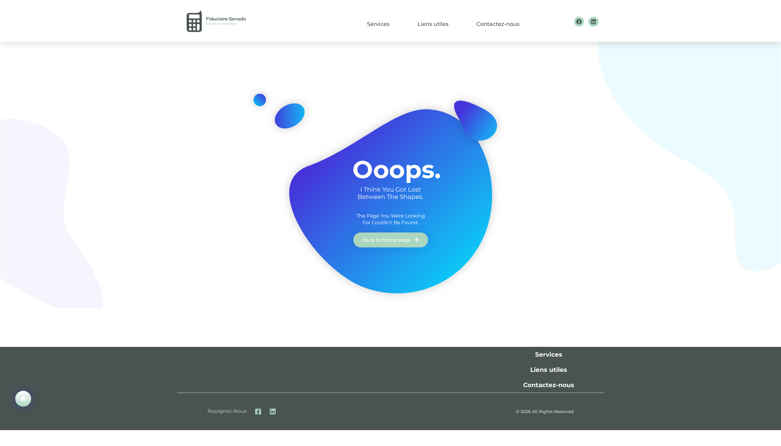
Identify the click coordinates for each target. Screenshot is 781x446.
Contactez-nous (498, 24)
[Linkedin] (593, 22)
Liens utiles (432, 24)
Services (378, 24)
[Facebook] (579, 22)
